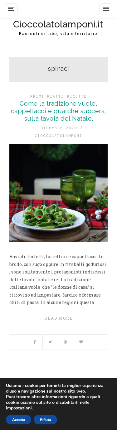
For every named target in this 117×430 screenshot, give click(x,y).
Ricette (77, 96)
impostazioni (19, 408)
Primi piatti (47, 96)
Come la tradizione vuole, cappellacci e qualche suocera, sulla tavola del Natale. (58, 111)
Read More (58, 318)
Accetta (18, 419)
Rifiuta (45, 419)
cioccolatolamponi (58, 135)
